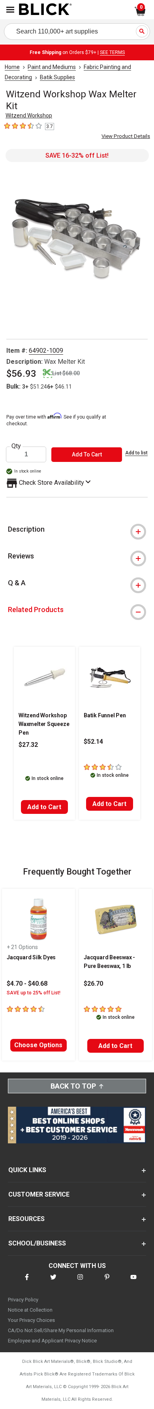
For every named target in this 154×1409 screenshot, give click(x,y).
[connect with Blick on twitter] (53, 1282)
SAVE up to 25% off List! (33, 993)
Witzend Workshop (29, 115)
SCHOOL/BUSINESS (37, 1243)
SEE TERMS (112, 52)
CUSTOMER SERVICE (38, 1194)
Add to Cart (44, 807)
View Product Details (125, 136)
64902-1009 (46, 350)
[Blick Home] (45, 10)
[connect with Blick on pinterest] (107, 1282)
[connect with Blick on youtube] (133, 1282)
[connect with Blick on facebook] (27, 1282)
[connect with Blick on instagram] (80, 1282)
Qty (16, 446)
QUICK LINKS (27, 1170)
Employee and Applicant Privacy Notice (52, 1341)
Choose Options (38, 1045)
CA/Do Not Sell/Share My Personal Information (61, 1330)
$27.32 (28, 744)
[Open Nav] (10, 10)
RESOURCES (26, 1219)
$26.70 (93, 983)
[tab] (77, 529)
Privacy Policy (23, 1300)
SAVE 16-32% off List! (77, 155)
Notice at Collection (30, 1310)
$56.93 (21, 373)
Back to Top (73, 1086)
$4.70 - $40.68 (27, 983)
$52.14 (93, 741)
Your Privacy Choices (31, 1320)
